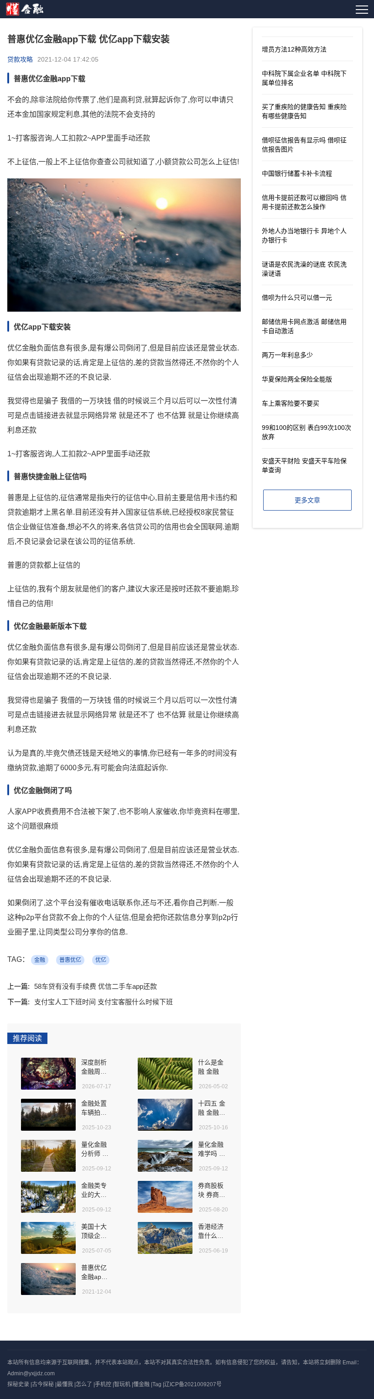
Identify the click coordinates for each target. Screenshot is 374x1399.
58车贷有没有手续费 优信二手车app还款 (95, 986)
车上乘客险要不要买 (290, 403)
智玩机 (122, 1384)
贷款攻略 (20, 59)
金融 (39, 960)
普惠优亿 (70, 960)
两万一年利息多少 (287, 355)
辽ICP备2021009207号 (193, 1384)
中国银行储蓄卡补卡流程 (297, 173)
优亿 (100, 960)
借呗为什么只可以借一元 (297, 297)
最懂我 (65, 1384)
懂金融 (141, 1384)
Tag (156, 1384)
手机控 (103, 1384)
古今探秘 (43, 1384)
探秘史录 (18, 1384)
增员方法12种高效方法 (294, 49)
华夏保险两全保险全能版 (297, 379)
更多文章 (307, 500)
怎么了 (84, 1384)
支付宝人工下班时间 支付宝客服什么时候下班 (103, 1002)
